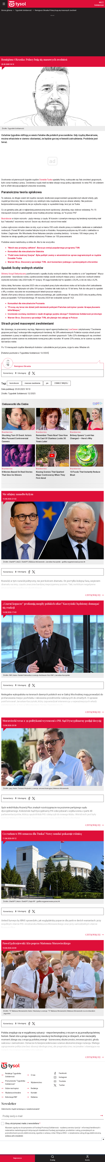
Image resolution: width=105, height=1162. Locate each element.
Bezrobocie (6, 218)
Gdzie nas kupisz (12, 1088)
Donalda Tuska (45, 179)
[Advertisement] (52, 34)
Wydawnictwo (36, 1082)
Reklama (34, 1097)
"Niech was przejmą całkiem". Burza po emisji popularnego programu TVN (44, 247)
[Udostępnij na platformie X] (33, 373)
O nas (33, 1075)
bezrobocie (14, 383)
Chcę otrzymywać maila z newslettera (22, 1123)
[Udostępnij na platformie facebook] (29, 373)
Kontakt (34, 1092)
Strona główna (6, 10)
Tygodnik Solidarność (23, 10)
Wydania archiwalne (13, 1092)
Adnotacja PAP (11, 1097)
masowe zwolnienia (32, 383)
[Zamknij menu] (4, 4)
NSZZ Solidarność (99, 4)
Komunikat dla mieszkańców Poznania (26, 303)
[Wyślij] (101, 1115)
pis (47, 383)
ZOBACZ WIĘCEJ (61, 383)
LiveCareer (73, 329)
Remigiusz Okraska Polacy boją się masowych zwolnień (55, 10)
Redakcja (34, 1088)
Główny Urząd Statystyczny (13, 273)
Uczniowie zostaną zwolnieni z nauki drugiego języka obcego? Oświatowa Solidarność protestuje (55, 314)
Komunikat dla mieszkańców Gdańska (26, 251)
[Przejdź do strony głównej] (17, 4)
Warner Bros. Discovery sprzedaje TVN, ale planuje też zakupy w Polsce (43, 317)
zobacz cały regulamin (14, 1135)
